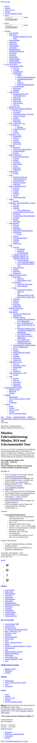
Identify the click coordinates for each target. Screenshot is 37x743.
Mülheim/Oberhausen (16, 308)
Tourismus (12, 55)
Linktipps (16, 194)
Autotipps (16, 299)
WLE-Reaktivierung (24, 334)
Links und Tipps (18, 267)
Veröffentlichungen (19, 197)
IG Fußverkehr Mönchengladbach (24, 216)
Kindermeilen (17, 367)
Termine (7, 12)
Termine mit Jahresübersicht (22, 149)
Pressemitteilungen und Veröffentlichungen (20, 95)
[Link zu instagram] (7, 582)
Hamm (11, 199)
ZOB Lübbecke (22, 286)
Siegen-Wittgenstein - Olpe (18, 373)
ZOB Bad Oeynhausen (24, 284)
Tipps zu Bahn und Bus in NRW (19, 399)
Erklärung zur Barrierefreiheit (14, 734)
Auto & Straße (13, 33)
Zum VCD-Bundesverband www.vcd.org (14, 741)
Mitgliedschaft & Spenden (21, 352)
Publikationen (13, 397)
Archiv (19, 234)
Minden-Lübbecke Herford (18, 275)
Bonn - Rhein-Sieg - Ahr (17, 123)
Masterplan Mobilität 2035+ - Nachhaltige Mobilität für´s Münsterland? (26, 330)
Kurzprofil (16, 147)
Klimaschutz (13, 44)
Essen (11, 175)
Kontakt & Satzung (19, 182)
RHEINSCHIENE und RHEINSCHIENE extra (21, 257)
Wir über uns (17, 110)
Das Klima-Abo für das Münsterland (24, 337)
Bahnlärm (16, 90)
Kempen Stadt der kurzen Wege (23, 212)
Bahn (15, 288)
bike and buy (17, 382)
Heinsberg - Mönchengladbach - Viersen (22, 203)
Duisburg (12, 145)
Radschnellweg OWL (24, 280)
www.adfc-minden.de (27, 493)
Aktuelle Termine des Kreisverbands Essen (20, 178)
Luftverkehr (13, 48)
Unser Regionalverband (21, 157)
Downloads (13, 402)
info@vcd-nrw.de (6, 729)
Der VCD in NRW (11, 64)
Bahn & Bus (13, 35)
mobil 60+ (20, 83)
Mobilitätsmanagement (16, 51)
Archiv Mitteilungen (23, 210)
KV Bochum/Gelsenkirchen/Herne (20, 109)
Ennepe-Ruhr (13, 171)
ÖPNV (19, 75)
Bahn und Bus (18, 164)
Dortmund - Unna (15, 134)
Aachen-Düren (14, 92)
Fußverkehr (13, 42)
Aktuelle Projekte (18, 181)
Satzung (20, 127)
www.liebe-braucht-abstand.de (15, 476)
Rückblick (20, 251)
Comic (15, 131)
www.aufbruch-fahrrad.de (13, 499)
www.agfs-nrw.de (22, 482)
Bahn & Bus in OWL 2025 (26, 297)
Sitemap (7, 738)
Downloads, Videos (19, 365)
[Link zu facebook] (7, 577)
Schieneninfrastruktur (20, 238)
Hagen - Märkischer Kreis (17, 186)
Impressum (16, 120)
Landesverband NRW (16, 66)
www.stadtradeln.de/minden (14, 487)
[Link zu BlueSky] (7, 567)
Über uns (16, 68)
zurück (3, 560)
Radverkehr (13, 53)
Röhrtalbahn (17, 229)
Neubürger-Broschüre (24, 343)
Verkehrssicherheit (15, 62)
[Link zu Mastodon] (7, 572)
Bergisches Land (14, 107)
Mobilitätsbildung (14, 49)
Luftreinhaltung (14, 46)
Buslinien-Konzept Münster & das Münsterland (26, 320)
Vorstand (16, 70)
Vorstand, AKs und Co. (20, 255)
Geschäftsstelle (18, 72)
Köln (10, 245)
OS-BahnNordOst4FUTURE (25, 294)
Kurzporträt (21, 249)
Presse (7, 6)
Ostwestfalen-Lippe (15, 362)
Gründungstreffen (19, 151)
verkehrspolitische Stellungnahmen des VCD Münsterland (24, 346)
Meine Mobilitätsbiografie (25, 85)
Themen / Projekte (19, 317)
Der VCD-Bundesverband (13, 13)
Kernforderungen (22, 253)
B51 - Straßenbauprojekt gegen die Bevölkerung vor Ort (26, 325)
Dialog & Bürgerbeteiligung (26, 77)
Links (11, 400)
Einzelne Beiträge (23, 260)
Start (2, 417)
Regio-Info (16, 214)
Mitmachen (12, 391)
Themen (7, 31)
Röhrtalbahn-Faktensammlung (23, 230)
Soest (11, 376)
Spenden (12, 393)
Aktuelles (16, 208)
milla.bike (20, 279)
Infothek (7, 395)
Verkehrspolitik (14, 60)
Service (15, 166)
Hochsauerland (14, 223)
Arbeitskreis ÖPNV (19, 129)
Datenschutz (17, 88)
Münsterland (13, 312)
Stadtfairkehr (17, 136)
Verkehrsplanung (14, 59)
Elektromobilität (14, 40)
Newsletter (16, 112)
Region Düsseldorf (15, 155)
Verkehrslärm (13, 57)
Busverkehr (17, 282)
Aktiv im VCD (10, 10)
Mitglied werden (14, 389)
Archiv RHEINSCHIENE (25, 262)
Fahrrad (15, 236)
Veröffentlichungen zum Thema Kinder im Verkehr (23, 115)
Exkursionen (17, 232)
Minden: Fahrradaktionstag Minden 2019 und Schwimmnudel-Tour (18, 419)
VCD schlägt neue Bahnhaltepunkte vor (24, 340)
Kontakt (7, 8)
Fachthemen (17, 73)
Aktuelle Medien (18, 86)
